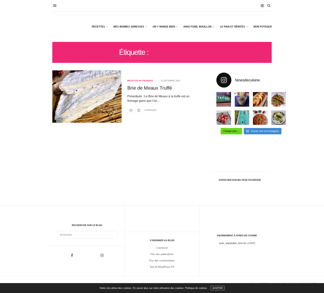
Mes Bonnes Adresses (128, 26)
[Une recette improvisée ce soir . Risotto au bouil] (278, 99)
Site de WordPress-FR (162, 266)
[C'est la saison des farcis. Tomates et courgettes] (242, 99)
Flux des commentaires (162, 260)
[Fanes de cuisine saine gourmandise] (70, 26)
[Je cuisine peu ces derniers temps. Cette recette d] (278, 117)
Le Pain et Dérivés (232, 26)
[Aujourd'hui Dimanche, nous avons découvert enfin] (223, 99)
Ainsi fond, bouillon (197, 26)
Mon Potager (263, 26)
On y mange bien (164, 26)
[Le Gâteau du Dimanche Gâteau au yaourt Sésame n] (260, 117)
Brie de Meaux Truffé (149, 88)
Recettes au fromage (140, 81)
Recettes (98, 26)
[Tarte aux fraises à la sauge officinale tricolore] (223, 117)
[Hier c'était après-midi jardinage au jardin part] (242, 117)
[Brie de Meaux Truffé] (87, 96)
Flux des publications (162, 254)
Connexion (162, 247)
